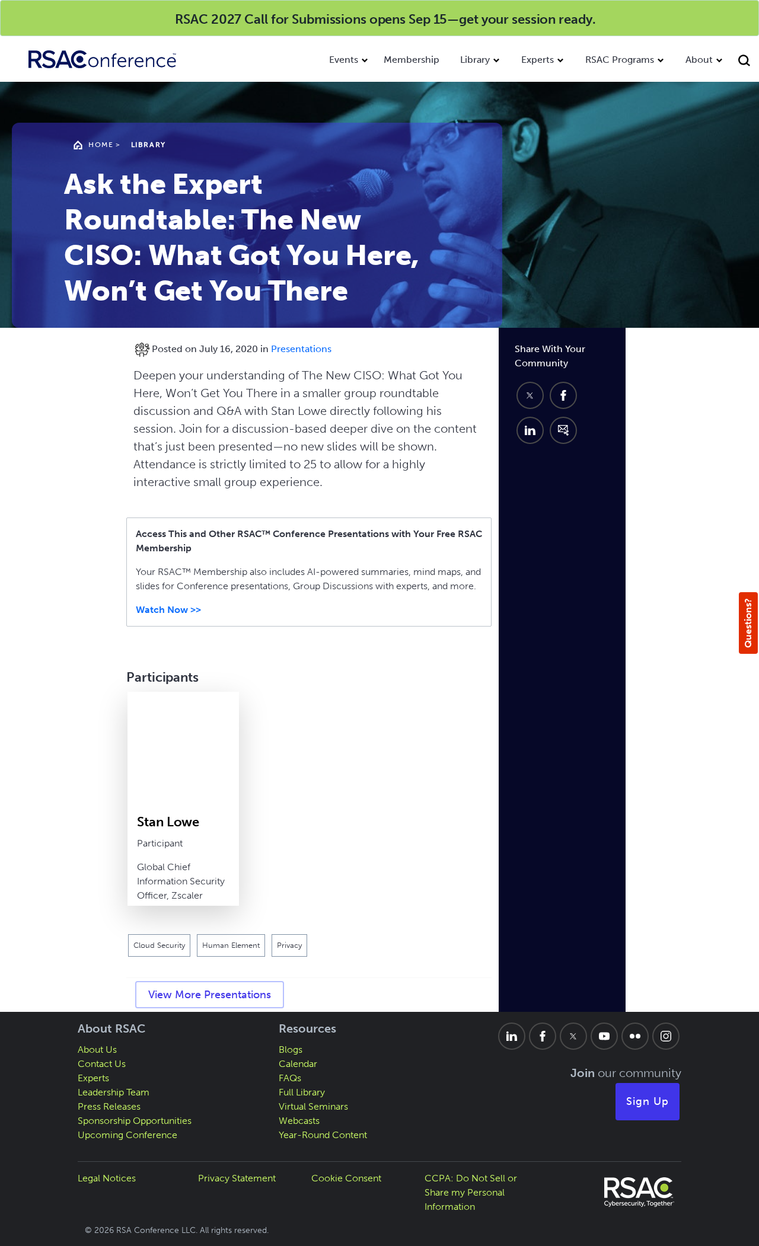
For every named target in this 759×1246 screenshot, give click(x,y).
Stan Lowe (168, 822)
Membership (411, 59)
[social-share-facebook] (563, 395)
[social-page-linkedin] (511, 1036)
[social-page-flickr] (635, 1036)
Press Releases (109, 1106)
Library (475, 59)
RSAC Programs (619, 59)
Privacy (289, 945)
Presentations (301, 348)
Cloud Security (159, 945)
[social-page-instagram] (666, 1036)
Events (343, 59)
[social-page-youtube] (604, 1036)
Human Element (231, 945)
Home (100, 144)
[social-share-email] (563, 430)
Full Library (302, 1092)
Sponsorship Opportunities (135, 1120)
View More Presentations (209, 994)
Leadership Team (113, 1092)
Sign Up (647, 1101)
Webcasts (299, 1120)
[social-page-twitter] (573, 1036)
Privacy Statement (237, 1178)
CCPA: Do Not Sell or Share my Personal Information (471, 1192)
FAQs (290, 1078)
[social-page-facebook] (542, 1036)
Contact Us (102, 1063)
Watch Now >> (168, 609)
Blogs (290, 1049)
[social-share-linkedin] (530, 430)
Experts (537, 59)
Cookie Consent (346, 1178)
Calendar (298, 1063)
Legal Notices (107, 1178)
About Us (97, 1049)
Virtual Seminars (313, 1106)
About (699, 59)
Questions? (748, 623)
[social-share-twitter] (530, 395)
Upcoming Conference (127, 1134)
